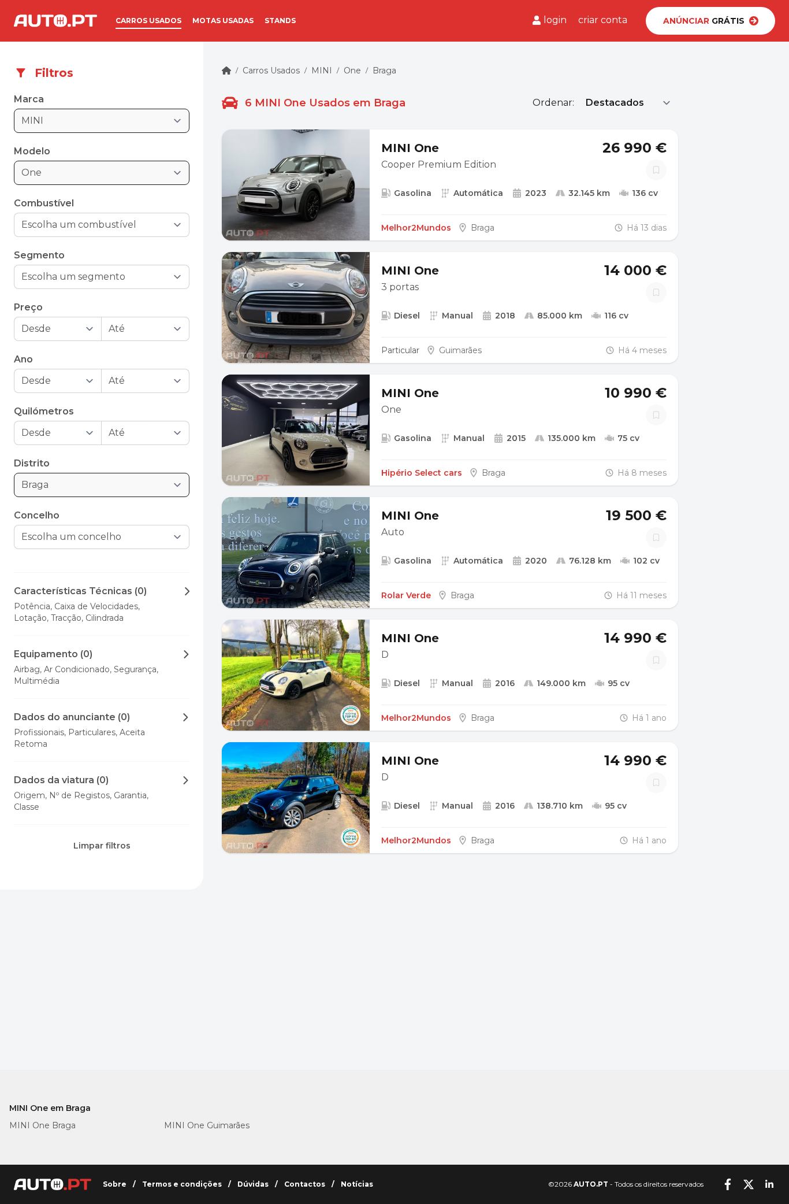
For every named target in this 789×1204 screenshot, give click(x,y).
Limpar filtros (102, 845)
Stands (280, 20)
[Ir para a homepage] (55, 20)
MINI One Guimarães (207, 1125)
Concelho (36, 515)
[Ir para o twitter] (748, 1184)
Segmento (39, 255)
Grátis (704, 21)
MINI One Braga (42, 1125)
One (352, 70)
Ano (23, 359)
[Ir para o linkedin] (769, 1184)
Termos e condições (182, 1184)
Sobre (114, 1184)
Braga (384, 70)
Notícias (357, 1184)
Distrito (32, 463)
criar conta (602, 19)
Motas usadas (223, 20)
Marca (29, 99)
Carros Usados (271, 70)
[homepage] (226, 70)
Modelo (32, 151)
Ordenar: (553, 102)
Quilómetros (44, 411)
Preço (28, 307)
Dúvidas (253, 1184)
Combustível (44, 203)
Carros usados (148, 20)
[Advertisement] (101, 989)
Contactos (304, 1184)
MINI (321, 70)
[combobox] (93, 225)
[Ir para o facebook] (728, 1184)
